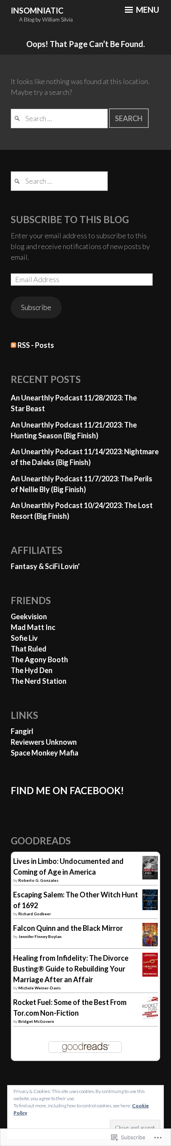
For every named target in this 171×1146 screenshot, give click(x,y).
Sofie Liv (24, 638)
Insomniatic (37, 10)
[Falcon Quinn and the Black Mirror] (150, 943)
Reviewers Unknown (44, 742)
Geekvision (29, 616)
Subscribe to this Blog (70, 219)
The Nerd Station (38, 681)
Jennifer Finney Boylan (40, 936)
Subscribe (36, 307)
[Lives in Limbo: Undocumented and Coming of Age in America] (150, 876)
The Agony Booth (39, 659)
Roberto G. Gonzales (38, 880)
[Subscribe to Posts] (13, 345)
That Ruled (29, 648)
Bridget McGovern (36, 1021)
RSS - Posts (35, 345)
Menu (146, 10)
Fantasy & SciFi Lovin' (45, 566)
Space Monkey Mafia (44, 752)
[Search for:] (60, 118)
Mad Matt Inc (33, 627)
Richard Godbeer (34, 913)
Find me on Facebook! (67, 790)
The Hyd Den (31, 670)
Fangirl (22, 731)
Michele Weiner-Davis (39, 987)
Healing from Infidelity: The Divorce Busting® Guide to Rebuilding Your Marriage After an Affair (70, 969)
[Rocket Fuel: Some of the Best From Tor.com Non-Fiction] (150, 1017)
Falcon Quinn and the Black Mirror (68, 928)
